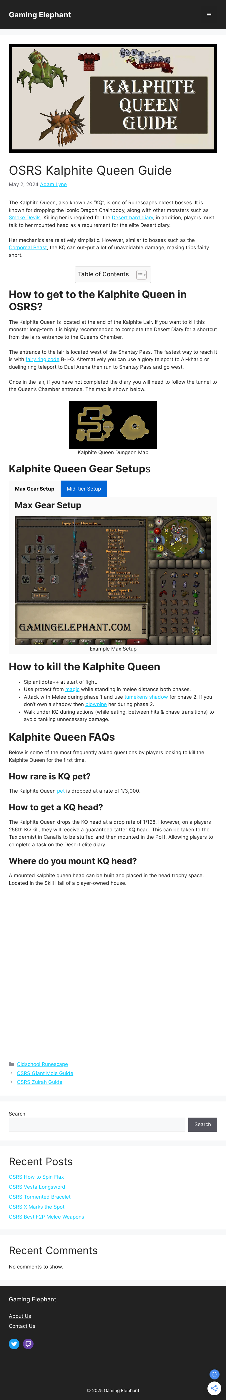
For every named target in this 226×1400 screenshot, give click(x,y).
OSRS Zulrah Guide (39, 1082)
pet (61, 791)
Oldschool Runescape (42, 1064)
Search (17, 1114)
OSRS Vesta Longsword (37, 1187)
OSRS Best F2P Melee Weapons (46, 1217)
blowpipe (96, 704)
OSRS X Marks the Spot (36, 1207)
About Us (20, 1316)
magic (72, 689)
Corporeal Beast (28, 247)
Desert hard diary (132, 217)
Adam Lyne (53, 184)
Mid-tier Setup (84, 489)
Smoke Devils (25, 217)
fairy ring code (42, 359)
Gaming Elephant (40, 14)
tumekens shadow (146, 697)
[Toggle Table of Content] (138, 275)
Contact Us (22, 1326)
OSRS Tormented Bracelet (40, 1197)
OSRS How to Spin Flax (36, 1177)
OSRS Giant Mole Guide (45, 1073)
